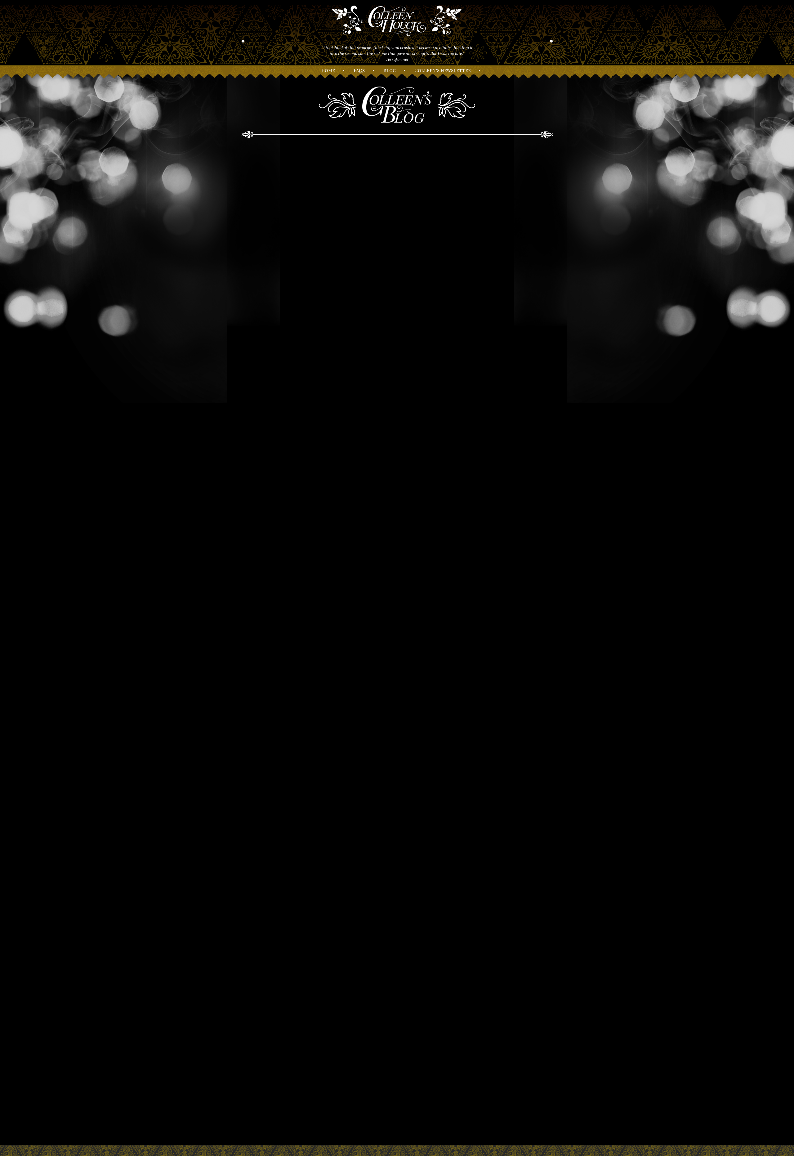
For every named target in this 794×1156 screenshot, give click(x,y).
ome (328, 70)
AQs (359, 70)
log (389, 70)
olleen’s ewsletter (442, 70)
